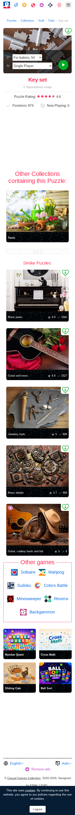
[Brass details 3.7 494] (37, 466)
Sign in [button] (59, 5)
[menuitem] (16, 5)
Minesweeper (28, 598)
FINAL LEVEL (39, 785)
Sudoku (23, 585)
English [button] (15, 763)
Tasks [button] (25, 5)
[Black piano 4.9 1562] (37, 290)
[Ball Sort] (55, 673)
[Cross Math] (55, 639)
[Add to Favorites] (67, 31)
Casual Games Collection (24, 778)
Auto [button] (65, 763)
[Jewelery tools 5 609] (37, 407)
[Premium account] (42, 5)
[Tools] (37, 211)
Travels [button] (34, 5)
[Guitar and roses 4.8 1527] (37, 349)
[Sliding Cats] (19, 673)
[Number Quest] (19, 639)
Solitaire (27, 572)
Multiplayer (16, 5)
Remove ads (40, 769)
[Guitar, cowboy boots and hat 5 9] (37, 524)
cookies (30, 790)
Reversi (60, 598)
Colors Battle (55, 585)
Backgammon (41, 612)
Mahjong (55, 572)
